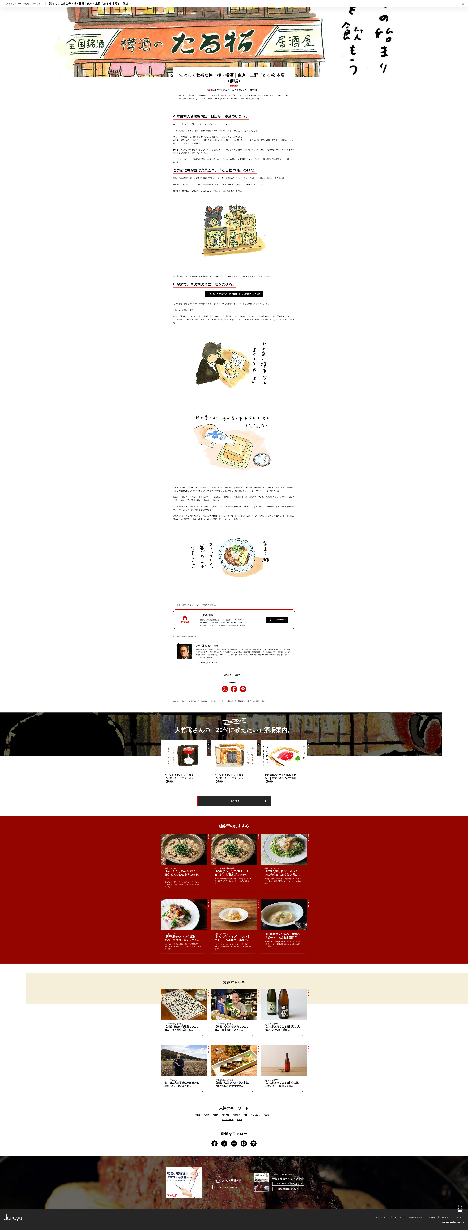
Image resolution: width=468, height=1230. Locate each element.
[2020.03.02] (284, 755)
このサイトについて (381, 1217)
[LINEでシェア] (243, 689)
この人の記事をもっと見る (205, 663)
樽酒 (237, 675)
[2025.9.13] (234, 1004)
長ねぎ (236, 1115)
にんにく (255, 1115)
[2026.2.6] (284, 1060)
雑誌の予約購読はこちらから (288, 1189)
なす (239, 1119)
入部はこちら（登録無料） (228, 1187)
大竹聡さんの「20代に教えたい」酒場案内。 (238, 90)
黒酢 (207, 1115)
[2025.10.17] (234, 914)
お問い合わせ (460, 1217)
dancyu (175, 701)
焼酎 (198, 1115)
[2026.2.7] (284, 1004)
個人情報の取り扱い (415, 1217)
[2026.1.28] (184, 1060)
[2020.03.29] (184, 755)
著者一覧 (398, 1217)
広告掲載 (432, 1217)
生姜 (266, 1115)
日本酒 (227, 675)
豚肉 (215, 1115)
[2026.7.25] (184, 1004)
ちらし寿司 (228, 1119)
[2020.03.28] (234, 755)
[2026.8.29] (284, 849)
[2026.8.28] (184, 849)
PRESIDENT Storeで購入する (288, 1184)
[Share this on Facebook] (234, 689)
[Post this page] (225, 689)
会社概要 (445, 1217)
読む (183, 701)
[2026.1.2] (234, 849)
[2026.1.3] (234, 1060)
